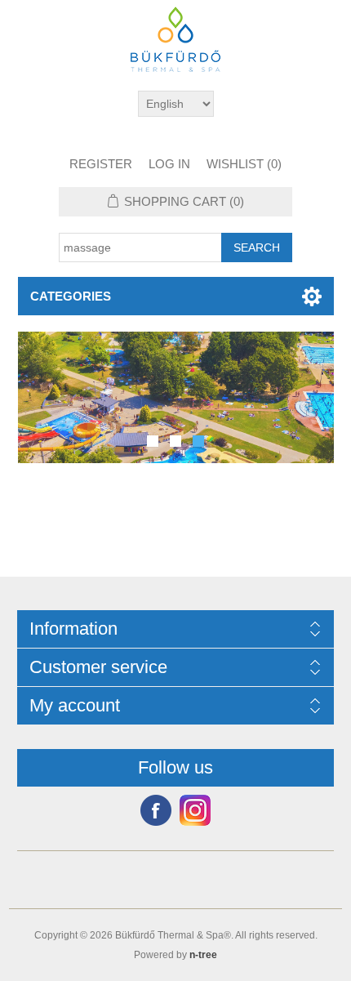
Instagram (195, 810)
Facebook (155, 810)
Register (100, 164)
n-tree (203, 955)
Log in (169, 164)
